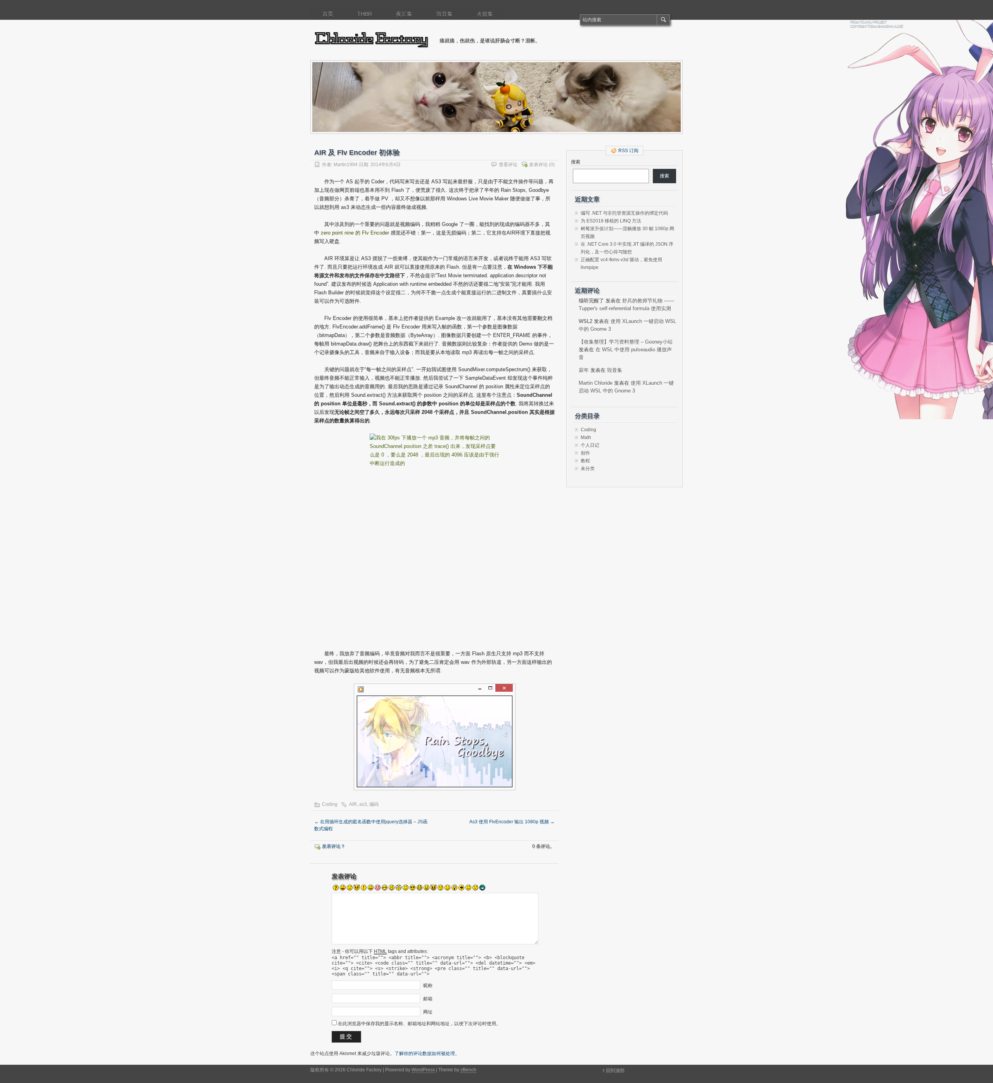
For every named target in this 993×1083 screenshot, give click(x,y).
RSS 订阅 (628, 150)
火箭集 (485, 14)
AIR (353, 804)
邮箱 (427, 998)
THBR (364, 14)
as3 (363, 804)
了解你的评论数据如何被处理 (424, 1053)
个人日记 (590, 445)
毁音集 (444, 14)
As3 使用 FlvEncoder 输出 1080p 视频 (512, 821)
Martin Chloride (595, 383)
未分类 (588, 468)
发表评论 (538, 164)
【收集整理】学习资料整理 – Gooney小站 (626, 342)
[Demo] (434, 737)
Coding (329, 804)
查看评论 (508, 164)
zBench (468, 1070)
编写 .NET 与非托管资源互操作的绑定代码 (624, 213)
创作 (585, 453)
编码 (374, 804)
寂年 (584, 370)
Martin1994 (346, 164)
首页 (327, 14)
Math (586, 437)
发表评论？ (333, 846)
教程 (585, 460)
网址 (427, 1012)
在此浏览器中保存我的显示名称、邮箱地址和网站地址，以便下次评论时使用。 (419, 1023)
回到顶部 (615, 1070)
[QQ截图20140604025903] (434, 537)
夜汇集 (404, 14)
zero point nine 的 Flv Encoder (355, 233)
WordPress (423, 1070)
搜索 (575, 162)
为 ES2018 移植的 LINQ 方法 (611, 221)
